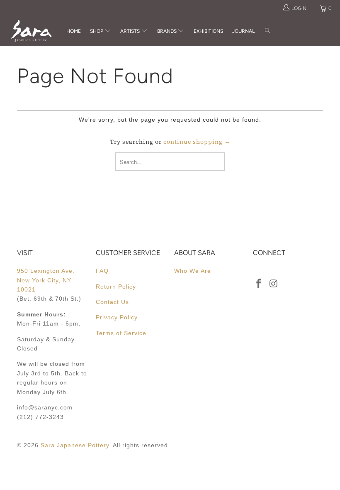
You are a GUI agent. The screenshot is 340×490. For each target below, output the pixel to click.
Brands (167, 31)
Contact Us (112, 302)
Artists (130, 31)
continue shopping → (197, 141)
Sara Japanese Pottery (75, 445)
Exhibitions (208, 31)
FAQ (102, 270)
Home (73, 31)
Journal (243, 31)
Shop (96, 31)
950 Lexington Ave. (46, 270)
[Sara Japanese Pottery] (31, 31)
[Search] (267, 31)
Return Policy (116, 286)
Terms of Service (121, 333)
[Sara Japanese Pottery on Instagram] (274, 284)
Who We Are (192, 270)
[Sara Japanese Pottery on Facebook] (259, 284)
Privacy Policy (117, 317)
